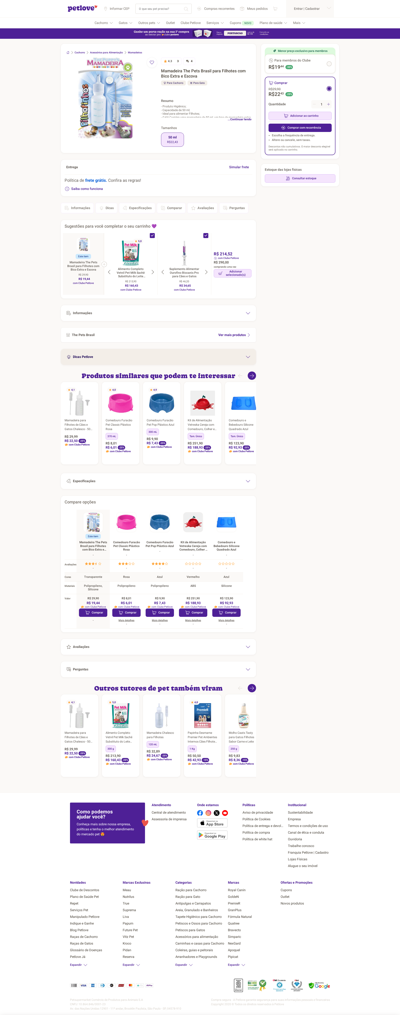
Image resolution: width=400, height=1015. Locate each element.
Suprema (129, 910)
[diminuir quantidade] (314, 104)
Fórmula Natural (240, 917)
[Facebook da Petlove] (200, 813)
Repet (74, 903)
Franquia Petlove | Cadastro (308, 852)
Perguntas (237, 208)
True (126, 903)
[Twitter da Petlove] (217, 813)
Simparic (234, 937)
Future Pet (130, 930)
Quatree (233, 923)
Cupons (286, 890)
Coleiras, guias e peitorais (194, 950)
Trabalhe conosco (301, 846)
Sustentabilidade (300, 812)
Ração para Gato (187, 897)
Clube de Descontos (84, 890)
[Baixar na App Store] (218, 823)
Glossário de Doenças (86, 950)
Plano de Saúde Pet (84, 897)
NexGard (234, 943)
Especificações (140, 208)
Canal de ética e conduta (306, 832)
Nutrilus (128, 897)
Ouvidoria (295, 839)
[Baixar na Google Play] (218, 836)
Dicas (110, 208)
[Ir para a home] (82, 11)
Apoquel (234, 950)
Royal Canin (237, 890)
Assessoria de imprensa (169, 819)
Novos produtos (292, 903)
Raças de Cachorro (84, 937)
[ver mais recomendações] (252, 375)
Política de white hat (257, 839)
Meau (127, 890)
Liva (126, 917)
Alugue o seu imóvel (303, 866)
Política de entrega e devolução (263, 826)
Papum (128, 923)
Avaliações (206, 208)
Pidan (127, 950)
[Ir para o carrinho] (275, 8)
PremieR (234, 903)
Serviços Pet (79, 910)
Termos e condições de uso (308, 826)
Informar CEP (119, 9)
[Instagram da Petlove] (208, 813)
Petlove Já (77, 957)
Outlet (285, 897)
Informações (80, 208)
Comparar (174, 208)
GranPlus (234, 910)
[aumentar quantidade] (328, 104)
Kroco (127, 943)
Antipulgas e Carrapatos (193, 903)
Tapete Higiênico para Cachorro (198, 917)
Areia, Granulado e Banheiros (196, 910)
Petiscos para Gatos (190, 930)
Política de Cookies (256, 819)
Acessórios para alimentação (196, 937)
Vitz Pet (128, 937)
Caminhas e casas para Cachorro (199, 943)
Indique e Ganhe (82, 923)
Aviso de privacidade (257, 812)
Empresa (294, 819)
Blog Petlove (79, 930)
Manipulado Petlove (84, 917)
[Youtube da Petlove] (225, 813)
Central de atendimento (169, 812)
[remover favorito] (152, 63)
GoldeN (233, 897)
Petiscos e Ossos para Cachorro (198, 923)
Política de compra (256, 832)
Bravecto (234, 930)
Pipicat (233, 957)
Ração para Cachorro (190, 890)
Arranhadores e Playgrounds (196, 957)
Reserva (128, 957)
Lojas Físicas (297, 859)
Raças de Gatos (81, 943)
